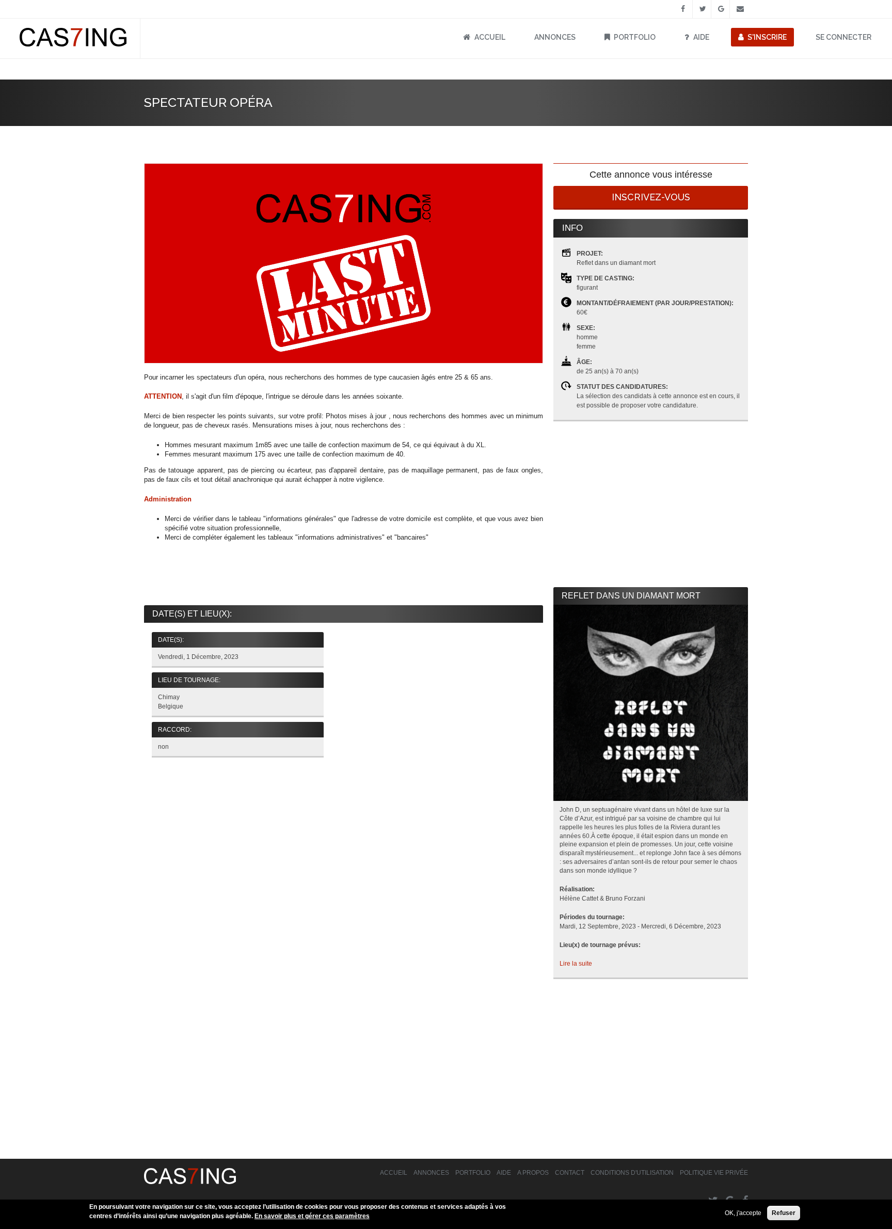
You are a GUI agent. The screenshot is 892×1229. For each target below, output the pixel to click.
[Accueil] (73, 44)
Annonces (555, 37)
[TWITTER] (702, 9)
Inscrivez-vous (651, 197)
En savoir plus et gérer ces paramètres (312, 1216)
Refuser (783, 1213)
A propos (533, 1172)
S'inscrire (767, 37)
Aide (701, 37)
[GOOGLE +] (720, 9)
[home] (190, 1182)
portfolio (635, 37)
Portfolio (472, 1172)
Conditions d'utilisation (632, 1172)
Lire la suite (576, 963)
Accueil (489, 37)
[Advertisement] (343, 575)
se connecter (843, 37)
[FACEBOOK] (683, 9)
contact (569, 1172)
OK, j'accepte (743, 1213)
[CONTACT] (739, 9)
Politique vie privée (714, 1172)
